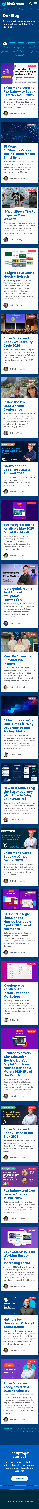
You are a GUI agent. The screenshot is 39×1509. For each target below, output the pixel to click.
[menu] (35, 3)
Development (28, 48)
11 (19, 1431)
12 (23, 1431)
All (5, 44)
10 (15, 1431)
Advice (12, 44)
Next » (29, 1431)
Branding (31, 44)
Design (17, 48)
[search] (30, 3)
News (34, 52)
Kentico (14, 52)
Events (5, 52)
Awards (21, 44)
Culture (8, 48)
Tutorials (19, 56)
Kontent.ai (25, 52)
